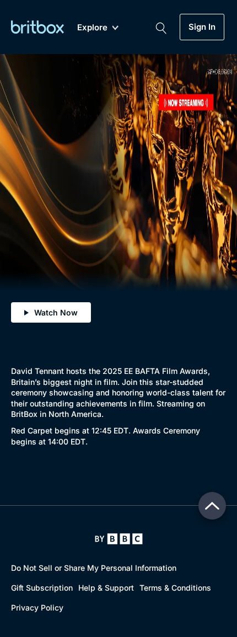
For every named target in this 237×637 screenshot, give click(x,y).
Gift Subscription (42, 587)
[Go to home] (118, 538)
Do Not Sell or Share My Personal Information (93, 567)
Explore (92, 28)
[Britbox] (37, 26)
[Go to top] (212, 506)
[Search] (161, 27)
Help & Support (106, 587)
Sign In (202, 27)
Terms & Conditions (175, 587)
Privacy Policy (37, 607)
